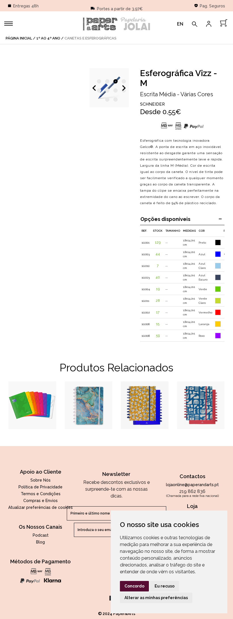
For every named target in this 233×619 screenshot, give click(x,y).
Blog (40, 542)
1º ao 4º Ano (48, 38)
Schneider (152, 104)
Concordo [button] (134, 586)
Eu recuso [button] (164, 586)
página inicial (19, 38)
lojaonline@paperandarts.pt (192, 484)
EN (180, 24)
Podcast (41, 535)
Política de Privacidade (40, 487)
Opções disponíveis (165, 219)
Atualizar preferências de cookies (40, 507)
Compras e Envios (40, 500)
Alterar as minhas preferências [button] (156, 597)
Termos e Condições (41, 494)
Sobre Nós (40, 480)
